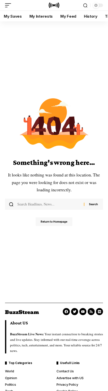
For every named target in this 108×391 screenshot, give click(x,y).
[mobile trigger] (9, 5)
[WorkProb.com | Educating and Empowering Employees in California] (54, 5)
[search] (85, 5)
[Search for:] (49, 204)
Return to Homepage (54, 221)
